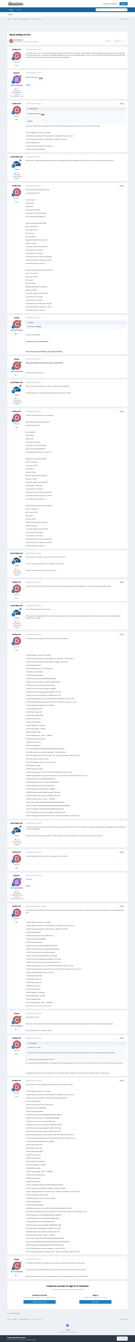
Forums (10, 14)
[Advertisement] (67, 27)
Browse (11, 9)
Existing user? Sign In (110, 4)
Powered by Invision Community (67, 1332)
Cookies (67, 1330)
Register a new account (39, 1302)
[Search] (126, 9)
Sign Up (123, 3)
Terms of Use (31, 1339)
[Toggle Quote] (28, 108)
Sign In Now (95, 1302)
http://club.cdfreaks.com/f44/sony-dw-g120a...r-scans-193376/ (44, 363)
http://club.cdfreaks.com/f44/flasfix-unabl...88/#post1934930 (44, 351)
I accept (123, 1338)
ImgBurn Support (33, 42)
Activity (19, 9)
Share (109, 41)
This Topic (118, 9)
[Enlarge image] (41, 77)
